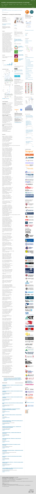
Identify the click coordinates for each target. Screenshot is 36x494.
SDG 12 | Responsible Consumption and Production (20, 59)
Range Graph (7, 98)
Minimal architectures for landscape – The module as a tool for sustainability (11, 444)
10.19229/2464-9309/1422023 (5, 435)
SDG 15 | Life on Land (28, 76)
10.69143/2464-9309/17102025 (5, 405)
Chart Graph (3, 98)
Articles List (21, 4)
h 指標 (26, 101)
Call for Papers (25, 4)
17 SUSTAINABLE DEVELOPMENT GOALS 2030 (20, 47)
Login (34, 0)
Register (32, 0)
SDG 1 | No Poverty (28, 59)
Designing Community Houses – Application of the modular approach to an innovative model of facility (12, 421)
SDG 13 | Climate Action (28, 74)
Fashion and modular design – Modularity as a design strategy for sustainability (11, 439)
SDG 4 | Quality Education (28, 62)
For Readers (26, 39)
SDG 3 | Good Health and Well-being (20, 50)
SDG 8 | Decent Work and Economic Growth (20, 55)
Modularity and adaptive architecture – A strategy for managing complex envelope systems (12, 462)
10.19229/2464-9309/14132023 (5, 417)
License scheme (16, 77)
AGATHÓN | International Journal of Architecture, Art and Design (15, 2)
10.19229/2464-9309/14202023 (5, 429)
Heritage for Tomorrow (28, 137)
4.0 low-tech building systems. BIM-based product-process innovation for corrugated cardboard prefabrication (12, 468)
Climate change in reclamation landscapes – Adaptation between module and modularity (12, 450)
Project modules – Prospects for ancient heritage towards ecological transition (12, 456)
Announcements (30, 4)
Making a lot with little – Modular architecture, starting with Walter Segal (12, 415)
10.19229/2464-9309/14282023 (5, 441)
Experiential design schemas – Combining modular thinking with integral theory (11, 433)
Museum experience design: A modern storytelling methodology (29, 142)
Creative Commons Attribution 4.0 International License (18, 71)
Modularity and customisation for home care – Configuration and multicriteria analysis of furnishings (11, 427)
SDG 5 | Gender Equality (28, 63)
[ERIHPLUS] (29, 197)
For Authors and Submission (28, 40)
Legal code (19, 77)
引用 (26, 100)
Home (2, 4)
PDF (15, 25)
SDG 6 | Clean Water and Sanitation (29, 64)
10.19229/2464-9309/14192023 (5, 423)
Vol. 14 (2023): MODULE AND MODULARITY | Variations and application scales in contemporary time (12, 10)
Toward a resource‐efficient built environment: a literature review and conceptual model (29, 116)
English (26, 35)
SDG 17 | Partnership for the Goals (29, 79)
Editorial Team (10, 4)
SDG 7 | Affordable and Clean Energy (29, 65)
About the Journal (6, 4)
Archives (17, 4)
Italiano (26, 34)
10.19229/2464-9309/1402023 (18, 122)
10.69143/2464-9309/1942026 (5, 393)
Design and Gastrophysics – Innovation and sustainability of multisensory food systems (12, 378)
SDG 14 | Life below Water (28, 75)
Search (33, 7)
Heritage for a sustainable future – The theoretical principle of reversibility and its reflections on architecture (11, 409)
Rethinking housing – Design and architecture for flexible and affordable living (12, 403)
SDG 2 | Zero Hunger (28, 60)
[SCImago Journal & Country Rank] (29, 30)
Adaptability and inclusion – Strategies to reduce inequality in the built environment (12, 385)
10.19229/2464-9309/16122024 (5, 411)
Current (14, 4)
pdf (3, 412)
